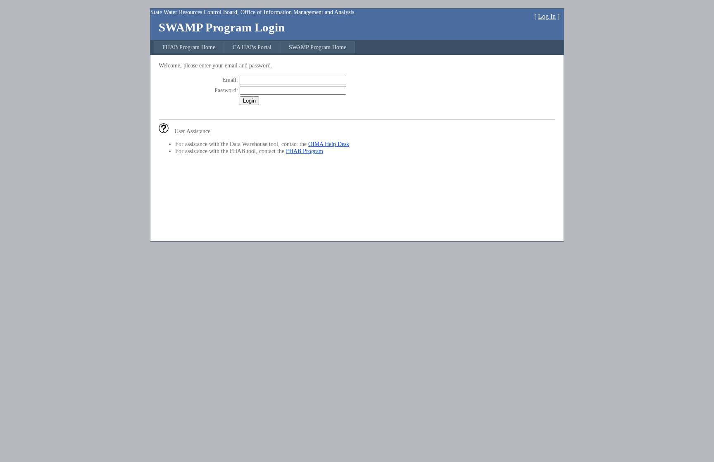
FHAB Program (304, 151)
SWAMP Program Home (317, 47)
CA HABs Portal (252, 47)
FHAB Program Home (188, 47)
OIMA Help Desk (328, 144)
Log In (547, 16)
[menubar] (254, 47)
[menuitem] (189, 47)
